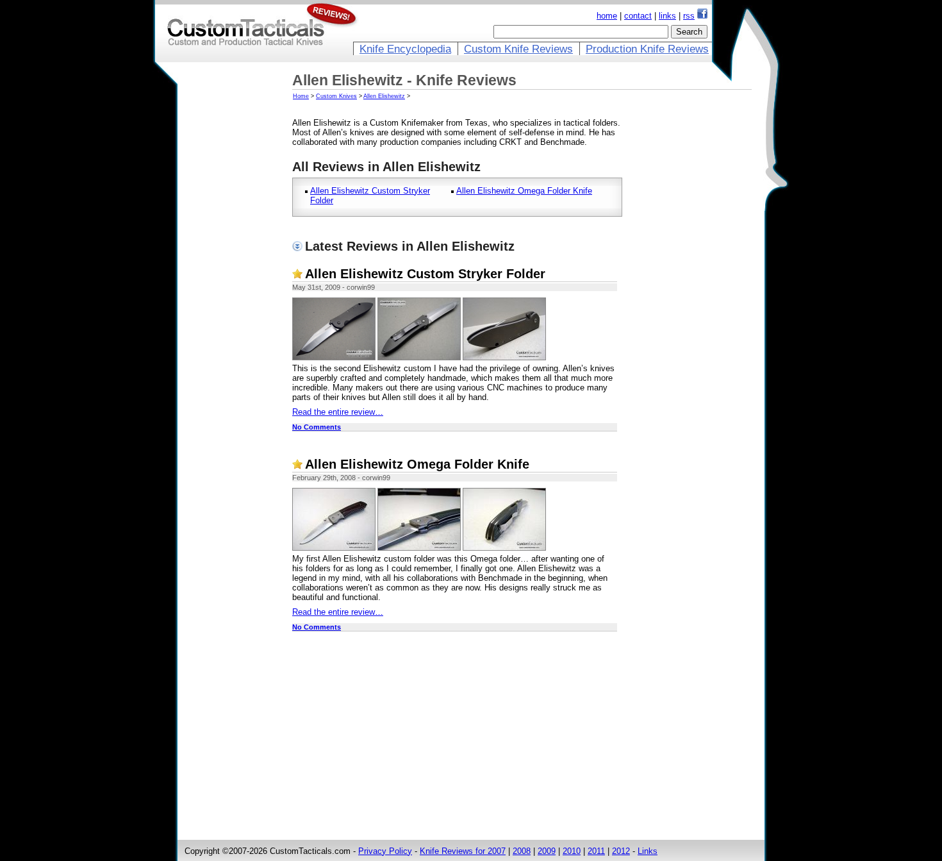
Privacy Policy (385, 851)
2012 (621, 851)
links (667, 16)
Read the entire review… (337, 412)
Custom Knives (336, 96)
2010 (572, 851)
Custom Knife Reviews (518, 48)
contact (638, 16)
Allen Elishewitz (384, 96)
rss (689, 16)
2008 (522, 851)
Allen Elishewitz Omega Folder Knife (524, 191)
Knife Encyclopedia (405, 48)
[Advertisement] (236, 273)
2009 (547, 851)
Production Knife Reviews (647, 48)
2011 (596, 851)
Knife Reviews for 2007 (463, 851)
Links (647, 851)
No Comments (316, 427)
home (607, 16)
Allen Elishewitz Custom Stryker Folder (425, 274)
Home (301, 96)
